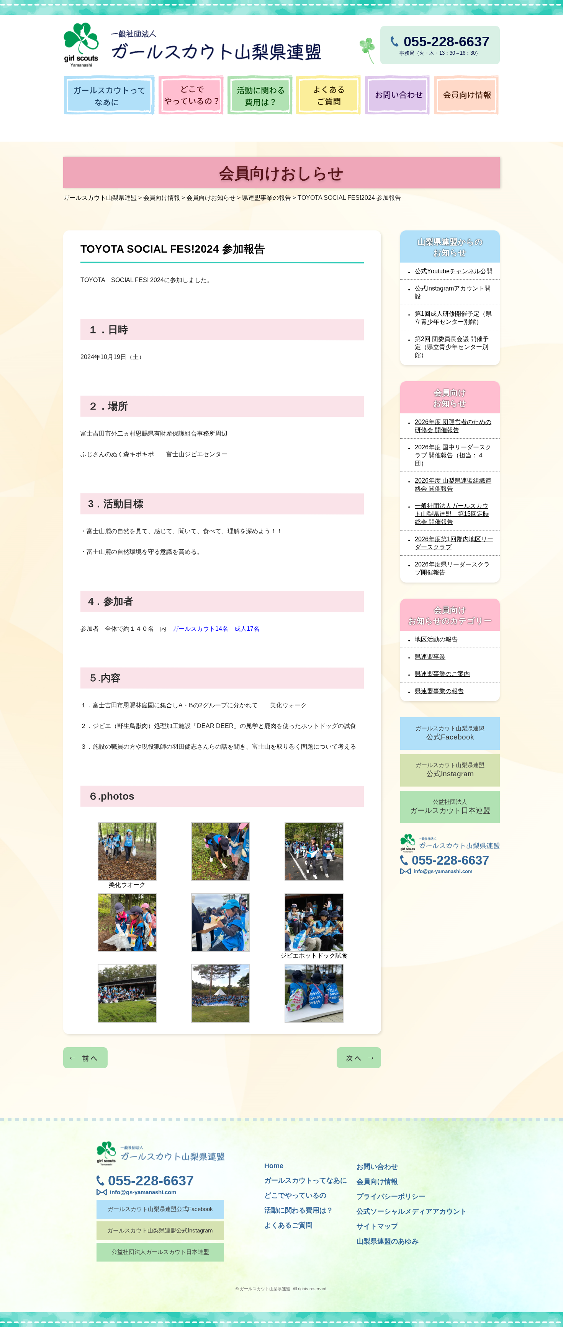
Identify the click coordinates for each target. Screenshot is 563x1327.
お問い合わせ (377, 1166)
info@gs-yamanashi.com (443, 871)
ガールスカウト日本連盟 (450, 806)
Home (273, 1166)
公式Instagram (450, 770)
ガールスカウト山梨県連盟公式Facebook (160, 1209)
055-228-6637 (450, 860)
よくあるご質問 (288, 1225)
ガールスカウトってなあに (305, 1180)
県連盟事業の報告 (439, 691)
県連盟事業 (430, 656)
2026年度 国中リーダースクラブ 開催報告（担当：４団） (453, 455)
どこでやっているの (295, 1195)
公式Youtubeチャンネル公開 (454, 271)
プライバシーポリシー (391, 1196)
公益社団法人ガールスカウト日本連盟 (160, 1252)
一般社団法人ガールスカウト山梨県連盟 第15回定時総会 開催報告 (452, 514)
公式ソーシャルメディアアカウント (412, 1211)
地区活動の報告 (436, 639)
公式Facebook (450, 733)
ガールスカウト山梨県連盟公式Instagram (160, 1230)
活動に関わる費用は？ (298, 1210)
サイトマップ (377, 1226)
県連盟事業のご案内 (442, 674)
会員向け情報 (377, 1181)
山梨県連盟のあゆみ (388, 1241)
